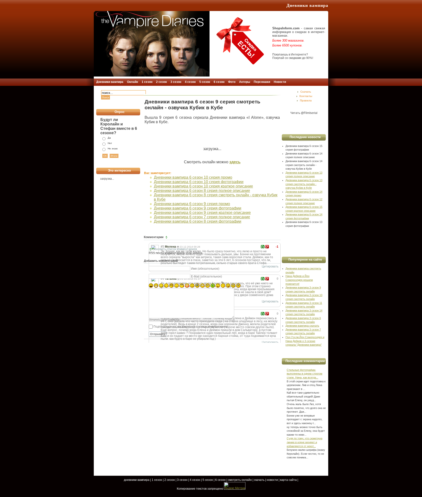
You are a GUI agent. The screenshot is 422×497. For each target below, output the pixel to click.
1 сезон (157, 480)
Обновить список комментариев (175, 249)
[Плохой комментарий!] (267, 246)
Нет (110, 143)
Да (109, 137)
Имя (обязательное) (205, 268)
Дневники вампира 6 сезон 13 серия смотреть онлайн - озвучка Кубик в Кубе (303, 184)
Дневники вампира (307, 5)
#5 (162, 246)
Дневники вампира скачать (302, 325)
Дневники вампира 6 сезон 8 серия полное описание (202, 190)
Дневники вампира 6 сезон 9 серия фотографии (197, 208)
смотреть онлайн (240, 480)
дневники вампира (136, 480)
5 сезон (207, 480)
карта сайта (288, 480)
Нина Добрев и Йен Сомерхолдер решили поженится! (299, 280)
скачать (259, 480)
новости (272, 480)
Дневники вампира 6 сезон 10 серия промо (193, 177)
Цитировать (270, 266)
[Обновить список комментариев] (167, 237)
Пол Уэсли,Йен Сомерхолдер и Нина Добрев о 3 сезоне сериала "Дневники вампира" (304, 341)
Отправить (157, 334)
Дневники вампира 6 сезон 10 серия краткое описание (203, 186)
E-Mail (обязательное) (206, 276)
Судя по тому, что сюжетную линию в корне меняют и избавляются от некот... (304, 442)
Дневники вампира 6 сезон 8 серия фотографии (197, 221)
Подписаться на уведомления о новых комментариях (190, 326)
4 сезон (195, 480)
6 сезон (220, 480)
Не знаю (113, 148)
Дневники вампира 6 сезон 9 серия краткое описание (202, 212)
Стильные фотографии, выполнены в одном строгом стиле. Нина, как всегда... (304, 373)
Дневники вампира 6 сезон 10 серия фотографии (198, 182)
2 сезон (169, 480)
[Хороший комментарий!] (262, 246)
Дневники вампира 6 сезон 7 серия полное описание (202, 217)
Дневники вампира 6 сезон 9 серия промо (192, 204)
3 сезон (182, 480)
